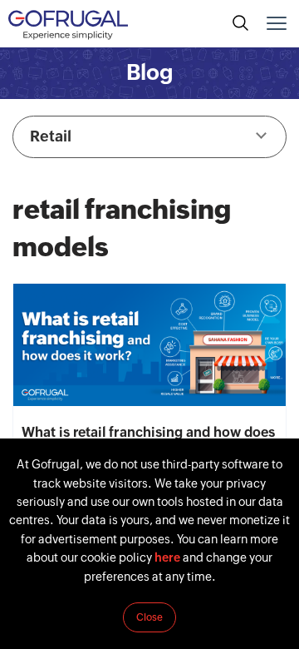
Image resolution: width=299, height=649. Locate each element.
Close (149, 617)
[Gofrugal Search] (241, 23)
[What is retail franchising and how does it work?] (149, 345)
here (167, 557)
